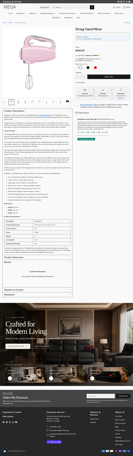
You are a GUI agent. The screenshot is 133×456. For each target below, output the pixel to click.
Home (4, 22)
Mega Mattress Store (122, 441)
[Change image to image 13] (67, 102)
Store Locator (120, 420)
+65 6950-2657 (55, 427)
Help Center (94, 419)
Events (117, 434)
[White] (99, 67)
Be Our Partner (120, 423)
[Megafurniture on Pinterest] (121, 2)
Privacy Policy (120, 430)
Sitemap (118, 437)
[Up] (4, 102)
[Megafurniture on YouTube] (129, 2)
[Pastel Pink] (80, 67)
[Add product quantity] (84, 77)
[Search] (92, 7)
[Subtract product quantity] (77, 77)
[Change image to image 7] (25, 102)
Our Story (118, 416)
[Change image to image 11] (53, 102)
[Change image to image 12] (60, 102)
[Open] (4, 451)
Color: (81, 64)
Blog (116, 427)
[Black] (88, 67)
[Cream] (91, 67)
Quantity (78, 73)
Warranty (121, 98)
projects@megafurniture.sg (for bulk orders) (62, 435)
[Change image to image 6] (18, 102)
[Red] (95, 67)
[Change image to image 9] (39, 102)
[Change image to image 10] (46, 102)
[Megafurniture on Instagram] (124, 2)
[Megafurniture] (10, 7)
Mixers (11, 22)
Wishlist (93, 422)
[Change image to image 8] (32, 102)
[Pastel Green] (84, 67)
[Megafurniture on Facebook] (118, 2)
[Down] (70, 102)
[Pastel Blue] (76, 67)
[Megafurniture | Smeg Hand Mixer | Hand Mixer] (37, 62)
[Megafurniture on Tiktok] (127, 2)
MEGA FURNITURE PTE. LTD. (16, 451)
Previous (127, 22)
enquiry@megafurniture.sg (59, 430)
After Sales (119, 444)
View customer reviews (86, 139)
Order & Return (83, 113)
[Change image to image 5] (11, 102)
